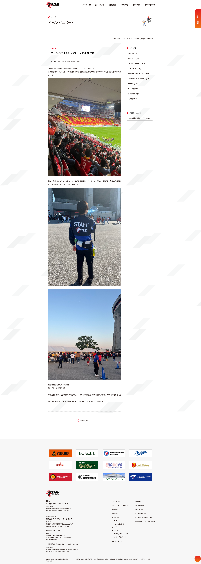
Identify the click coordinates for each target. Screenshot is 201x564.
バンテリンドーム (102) (136, 63)
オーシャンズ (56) (134, 68)
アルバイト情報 (139, 506)
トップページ (116, 502)
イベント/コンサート (120, 537)
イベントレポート (117, 542)
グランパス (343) (134, 58)
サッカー (116, 517)
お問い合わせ (150, 4)
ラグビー (116, 527)
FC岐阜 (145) (133, 83)
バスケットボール (119, 524)
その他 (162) (132, 98)
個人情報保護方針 (140, 513)
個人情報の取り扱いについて (144, 517)
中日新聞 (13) (133, 88)
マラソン (116, 530)
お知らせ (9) (132, 53)
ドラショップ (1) (133, 93)
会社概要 (112, 4)
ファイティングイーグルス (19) (138, 78)
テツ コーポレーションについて (93, 4)
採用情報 (136, 4)
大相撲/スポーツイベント (121, 534)
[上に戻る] (198, 559)
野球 (115, 521)
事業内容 (124, 4)
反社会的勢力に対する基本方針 (145, 521)
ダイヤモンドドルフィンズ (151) (139, 73)
